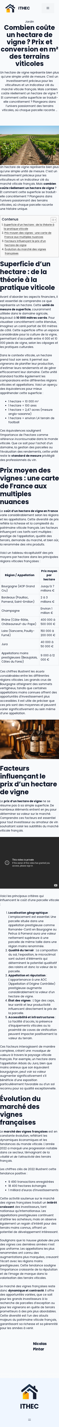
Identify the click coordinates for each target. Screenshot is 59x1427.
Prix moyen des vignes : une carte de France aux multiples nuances (27, 235)
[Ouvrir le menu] (29, 1420)
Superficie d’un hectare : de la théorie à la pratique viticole (29, 226)
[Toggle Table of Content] (52, 220)
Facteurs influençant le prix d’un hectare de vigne (25, 243)
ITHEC (24, 8)
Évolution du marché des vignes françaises (25, 251)
